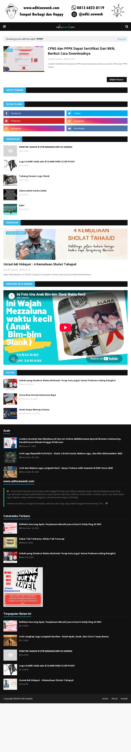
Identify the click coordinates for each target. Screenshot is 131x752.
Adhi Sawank (56, 59)
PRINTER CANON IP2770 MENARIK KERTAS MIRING (45, 146)
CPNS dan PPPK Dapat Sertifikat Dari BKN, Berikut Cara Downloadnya (81, 51)
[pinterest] (34, 121)
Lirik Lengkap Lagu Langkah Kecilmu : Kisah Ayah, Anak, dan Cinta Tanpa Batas (64, 636)
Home (105, 698)
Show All (121, 38)
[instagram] (97, 121)
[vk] (97, 128)
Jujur (22, 205)
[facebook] (34, 113)
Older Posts (116, 79)
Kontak (124, 698)
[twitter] (97, 113)
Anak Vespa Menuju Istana (34, 409)
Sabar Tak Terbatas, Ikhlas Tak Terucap (41, 538)
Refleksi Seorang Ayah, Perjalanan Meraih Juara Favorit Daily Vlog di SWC (60, 524)
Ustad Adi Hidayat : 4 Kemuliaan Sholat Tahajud (39, 264)
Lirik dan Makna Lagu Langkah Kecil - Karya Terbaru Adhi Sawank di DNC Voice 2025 (66, 468)
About (115, 698)
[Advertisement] (65, 727)
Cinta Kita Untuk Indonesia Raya (37, 394)
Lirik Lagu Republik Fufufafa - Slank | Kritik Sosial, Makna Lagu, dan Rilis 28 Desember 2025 (70, 453)
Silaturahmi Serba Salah (33, 190)
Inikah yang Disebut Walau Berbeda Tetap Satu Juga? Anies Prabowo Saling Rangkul (67, 380)
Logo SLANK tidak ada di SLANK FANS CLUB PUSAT (47, 161)
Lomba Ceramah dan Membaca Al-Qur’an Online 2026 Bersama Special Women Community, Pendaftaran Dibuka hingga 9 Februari (70, 440)
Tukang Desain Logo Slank (34, 176)
